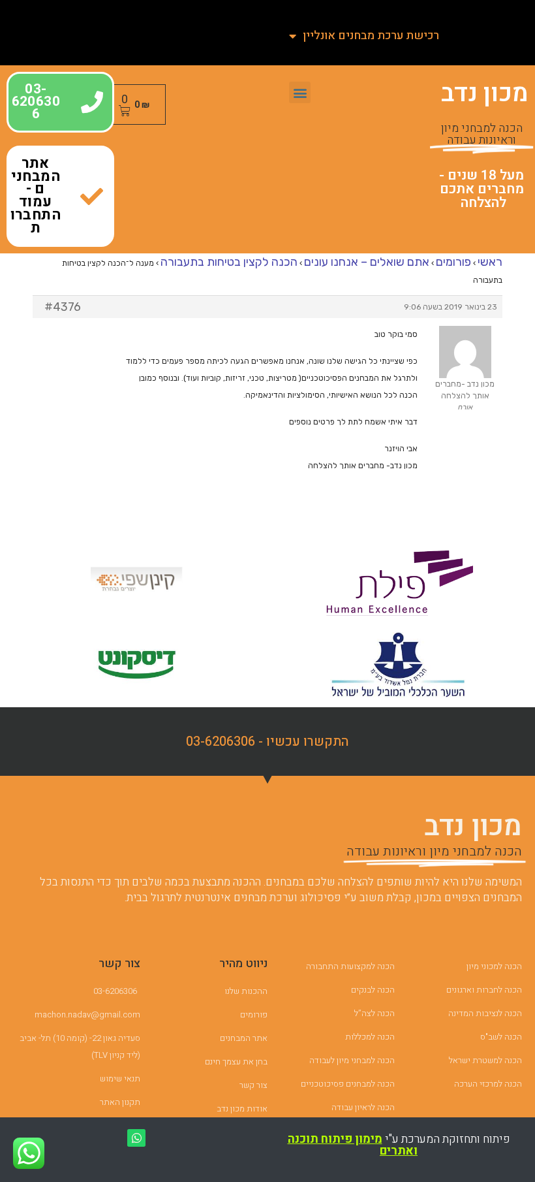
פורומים (453, 262)
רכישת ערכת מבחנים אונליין (371, 35)
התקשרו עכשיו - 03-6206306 (267, 741)
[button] (300, 92)
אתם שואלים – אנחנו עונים (366, 262)
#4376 (62, 307)
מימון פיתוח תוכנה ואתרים (353, 1145)
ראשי (490, 262)
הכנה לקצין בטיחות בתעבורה (229, 262)
